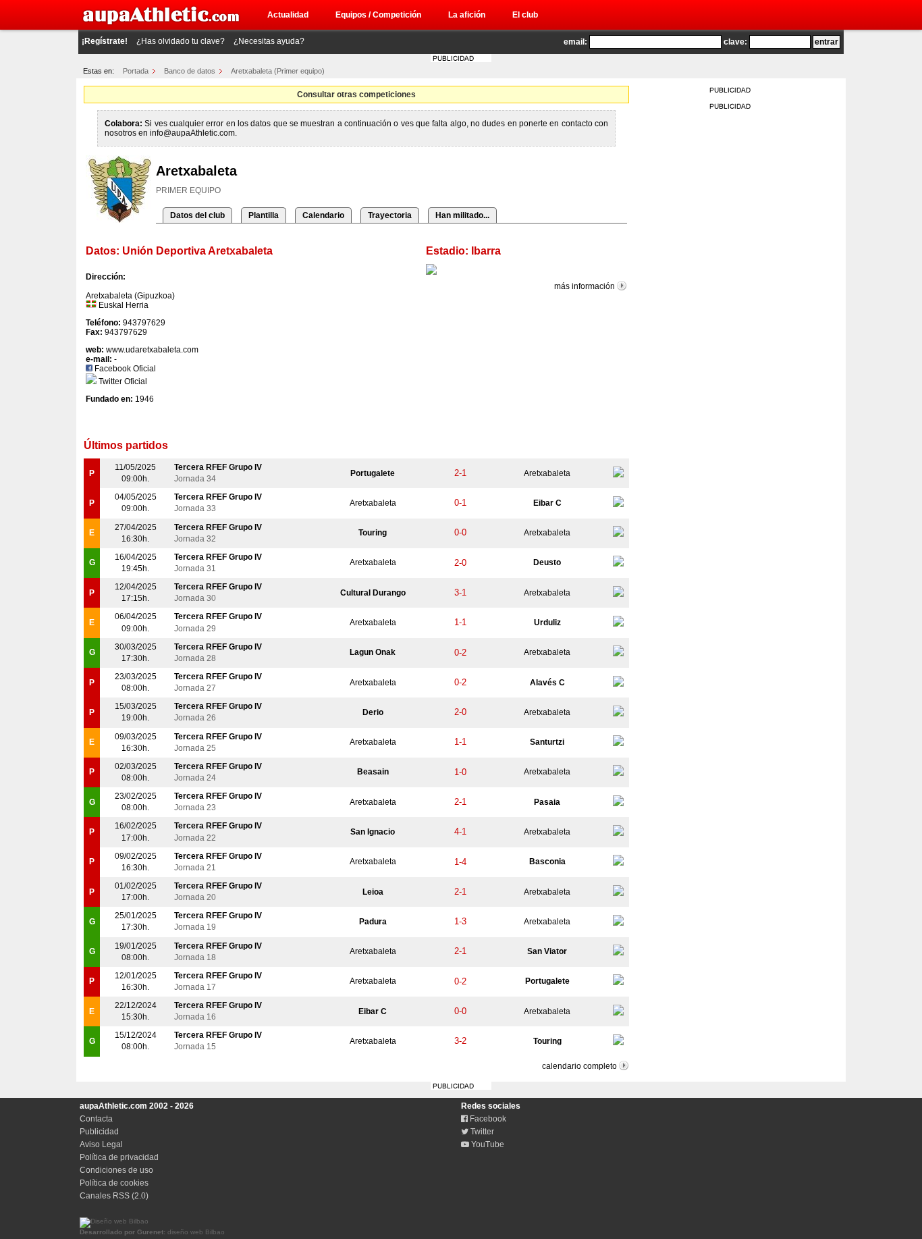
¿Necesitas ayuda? (269, 41)
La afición (466, 15)
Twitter (481, 1131)
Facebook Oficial (124, 368)
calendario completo (579, 1066)
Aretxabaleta (547, 473)
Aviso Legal (101, 1144)
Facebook (487, 1119)
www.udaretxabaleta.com (152, 349)
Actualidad (287, 15)
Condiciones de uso (116, 1170)
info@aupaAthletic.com (192, 133)
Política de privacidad (119, 1157)
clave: (735, 42)
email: (575, 42)
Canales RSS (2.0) (114, 1196)
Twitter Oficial (122, 381)
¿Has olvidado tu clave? (180, 41)
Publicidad (99, 1131)
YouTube (486, 1144)
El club (525, 15)
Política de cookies (114, 1183)
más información (584, 286)
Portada (135, 71)
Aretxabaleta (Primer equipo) (278, 71)
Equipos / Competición (378, 15)
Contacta (96, 1119)
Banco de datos (189, 71)
